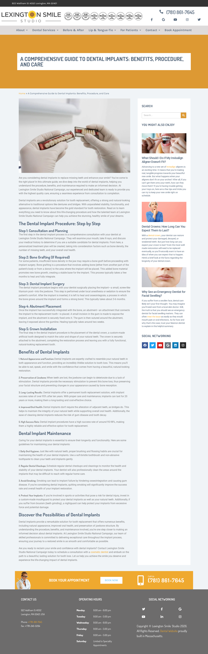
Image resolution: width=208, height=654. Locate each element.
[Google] (168, 345)
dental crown (154, 235)
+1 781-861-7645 (35, 622)
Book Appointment (178, 30)
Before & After (73, 30)
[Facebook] (145, 345)
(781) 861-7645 (180, 12)
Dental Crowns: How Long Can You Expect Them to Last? (163, 228)
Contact (151, 30)
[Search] (183, 115)
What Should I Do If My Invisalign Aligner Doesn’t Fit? (162, 160)
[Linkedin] (175, 345)
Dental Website (169, 631)
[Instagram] (183, 345)
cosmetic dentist (99, 552)
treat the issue (154, 316)
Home (22, 93)
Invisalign (171, 167)
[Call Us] (141, 580)
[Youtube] (160, 345)
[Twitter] (153, 345)
